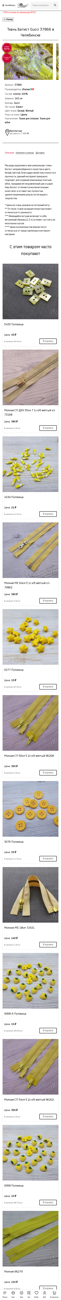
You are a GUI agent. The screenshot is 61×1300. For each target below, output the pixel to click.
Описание (9, 153)
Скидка (7, 48)
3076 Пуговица (13, 841)
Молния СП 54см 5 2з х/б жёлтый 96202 (29, 1099)
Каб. (44, 1297)
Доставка (40, 153)
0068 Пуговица (13, 1185)
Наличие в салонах (25, 153)
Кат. (29, 1297)
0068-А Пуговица (15, 1013)
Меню (4, 1297)
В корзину (48, 341)
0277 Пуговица (13, 669)
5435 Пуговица (13, 324)
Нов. (13, 1297)
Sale (21, 1297)
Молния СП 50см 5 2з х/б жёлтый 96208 (29, 755)
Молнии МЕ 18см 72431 (19, 927)
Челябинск (10, 5)
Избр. (36, 1297)
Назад (9, 19)
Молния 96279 (13, 1271)
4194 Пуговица (13, 497)
